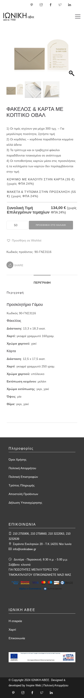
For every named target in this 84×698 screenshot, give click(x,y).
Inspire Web (33, 685)
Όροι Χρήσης (17, 459)
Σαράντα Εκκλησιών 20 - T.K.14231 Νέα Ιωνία (42, 544)
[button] (72, 58)
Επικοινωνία (17, 638)
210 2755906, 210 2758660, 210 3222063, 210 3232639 (39, 536)
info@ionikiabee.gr (24, 549)
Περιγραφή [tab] (42, 282)
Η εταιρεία (15, 621)
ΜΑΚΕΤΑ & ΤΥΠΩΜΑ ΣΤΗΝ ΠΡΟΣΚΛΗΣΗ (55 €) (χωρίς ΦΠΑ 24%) (41, 194)
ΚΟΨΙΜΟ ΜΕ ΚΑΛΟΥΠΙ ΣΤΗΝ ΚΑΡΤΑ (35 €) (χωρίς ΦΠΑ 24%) (41, 181)
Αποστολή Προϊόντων (23, 494)
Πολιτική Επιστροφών (23, 476)
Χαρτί (12, 629)
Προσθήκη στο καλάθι (51, 225)
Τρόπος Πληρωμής (22, 485)
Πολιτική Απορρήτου (22, 468)
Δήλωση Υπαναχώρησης (25, 502)
